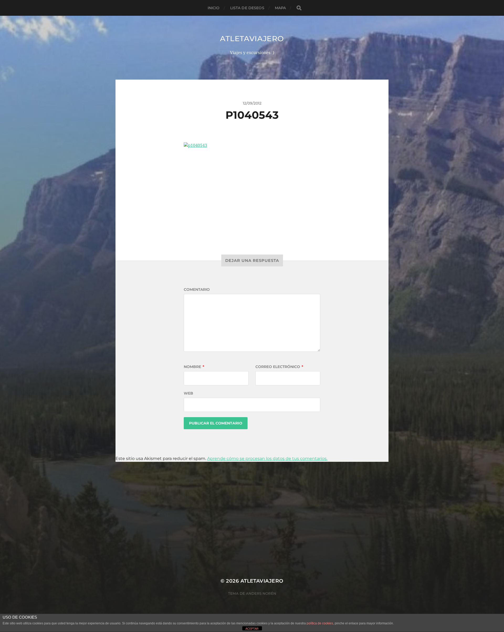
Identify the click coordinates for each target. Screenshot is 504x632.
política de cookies (320, 623)
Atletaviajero (252, 38)
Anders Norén (261, 593)
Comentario (197, 289)
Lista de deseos (247, 8)
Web (188, 393)
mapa (280, 8)
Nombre (194, 366)
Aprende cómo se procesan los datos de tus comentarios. (267, 458)
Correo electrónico (279, 366)
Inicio (214, 8)
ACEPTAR (252, 628)
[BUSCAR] (299, 8)
